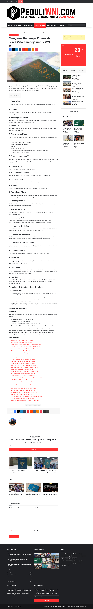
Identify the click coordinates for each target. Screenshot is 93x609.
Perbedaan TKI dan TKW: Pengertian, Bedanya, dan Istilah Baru (78, 96)
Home (11, 32)
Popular (65, 70)
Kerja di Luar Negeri (65, 563)
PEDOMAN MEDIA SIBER (67, 606)
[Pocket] (36, 49)
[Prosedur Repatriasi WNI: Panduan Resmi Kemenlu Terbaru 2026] (79, 138)
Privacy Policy (46, 606)
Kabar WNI (83, 556)
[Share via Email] (44, 411)
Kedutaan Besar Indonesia (67, 560)
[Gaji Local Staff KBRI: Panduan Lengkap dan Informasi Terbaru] (67, 83)
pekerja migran (74, 563)
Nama (10, 524)
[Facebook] (10, 49)
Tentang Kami (83, 606)
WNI (68, 565)
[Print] (47, 411)
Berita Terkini (17, 25)
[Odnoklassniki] (33, 49)
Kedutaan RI (76, 560)
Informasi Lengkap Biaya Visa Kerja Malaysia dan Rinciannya (77, 103)
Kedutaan (74, 558)
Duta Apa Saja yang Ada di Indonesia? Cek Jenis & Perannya (78, 90)
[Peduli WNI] (42, 13)
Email (10, 530)
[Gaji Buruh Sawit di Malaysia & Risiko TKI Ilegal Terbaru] (55, 566)
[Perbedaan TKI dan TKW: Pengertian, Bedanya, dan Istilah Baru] (67, 96)
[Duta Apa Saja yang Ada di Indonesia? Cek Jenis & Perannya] (67, 90)
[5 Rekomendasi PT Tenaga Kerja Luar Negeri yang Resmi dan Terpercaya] (38, 566)
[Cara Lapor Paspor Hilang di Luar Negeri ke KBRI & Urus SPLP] (46, 566)
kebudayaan (68, 558)
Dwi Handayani (14, 45)
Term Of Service (53, 606)
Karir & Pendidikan (28, 25)
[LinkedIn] (16, 49)
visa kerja (64, 565)
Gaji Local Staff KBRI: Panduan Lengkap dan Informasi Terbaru (77, 83)
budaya (79, 553)
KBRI (63, 558)
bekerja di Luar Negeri (66, 553)
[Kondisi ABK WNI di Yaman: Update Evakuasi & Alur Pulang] (38, 555)
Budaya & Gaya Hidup (52, 25)
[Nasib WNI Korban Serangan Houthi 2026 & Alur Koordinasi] (68, 138)
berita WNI (74, 553)
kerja (81, 560)
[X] (13, 49)
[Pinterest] (23, 49)
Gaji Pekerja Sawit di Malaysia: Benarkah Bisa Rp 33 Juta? (77, 77)
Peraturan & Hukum (40, 25)
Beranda (10, 25)
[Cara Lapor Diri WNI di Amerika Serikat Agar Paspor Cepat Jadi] (33, 487)
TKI (79, 563)
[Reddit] (26, 49)
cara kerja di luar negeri (66, 556)
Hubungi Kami (76, 606)
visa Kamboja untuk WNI (33, 405)
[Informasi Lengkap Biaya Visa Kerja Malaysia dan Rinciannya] (67, 103)
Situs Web (36, 530)
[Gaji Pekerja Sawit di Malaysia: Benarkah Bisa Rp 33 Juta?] (67, 77)
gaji (73, 556)
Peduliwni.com (12, 85)
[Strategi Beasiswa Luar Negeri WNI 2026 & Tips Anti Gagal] (79, 123)
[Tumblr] (20, 49)
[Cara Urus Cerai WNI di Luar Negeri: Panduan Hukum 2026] (50, 487)
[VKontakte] (29, 49)
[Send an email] (17, 45)
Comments (81, 70)
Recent (73, 70)
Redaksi (59, 606)
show (18, 95)
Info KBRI (62, 25)
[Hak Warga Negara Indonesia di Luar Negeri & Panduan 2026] (16, 487)
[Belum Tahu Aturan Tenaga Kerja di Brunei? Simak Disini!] (55, 555)
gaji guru (77, 556)
